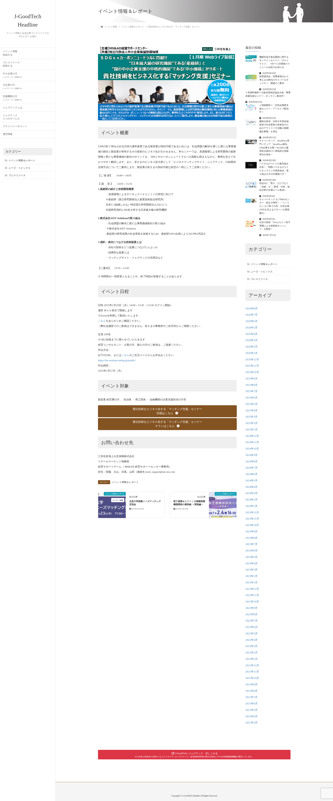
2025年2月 (251, 423)
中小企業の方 (12, 75)
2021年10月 (252, 678)
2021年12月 (252, 665)
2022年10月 (252, 601)
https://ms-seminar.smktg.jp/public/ (117, 360)
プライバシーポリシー (15, 126)
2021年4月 (251, 716)
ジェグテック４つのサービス (11, 117)
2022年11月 (252, 595)
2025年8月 (251, 385)
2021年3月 (251, 722)
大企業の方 (12, 86)
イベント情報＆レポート (21, 160)
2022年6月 (251, 627)
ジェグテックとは (12, 107)
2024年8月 (251, 461)
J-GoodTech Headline (27, 20)
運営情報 (7, 134)
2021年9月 (251, 684)
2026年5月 (251, 327)
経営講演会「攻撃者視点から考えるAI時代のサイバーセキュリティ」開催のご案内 (274, 79)
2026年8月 (251, 308)
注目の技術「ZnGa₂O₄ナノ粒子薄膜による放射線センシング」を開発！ (274, 225)
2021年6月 (251, 703)
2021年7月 (251, 697)
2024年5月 (251, 480)
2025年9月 (251, 378)
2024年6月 (251, 474)
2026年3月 (251, 340)
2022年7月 (251, 620)
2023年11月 (252, 518)
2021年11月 (252, 671)
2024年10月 (252, 448)
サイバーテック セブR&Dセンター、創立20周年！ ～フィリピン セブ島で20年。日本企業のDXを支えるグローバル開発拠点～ (274, 206)
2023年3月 (251, 569)
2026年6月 (251, 321)
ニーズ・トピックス (19, 168)
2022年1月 (251, 659)
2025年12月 (252, 359)
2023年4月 (251, 563)
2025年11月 (252, 365)
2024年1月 (251, 506)
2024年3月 (251, 493)
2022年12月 (252, 589)
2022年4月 (251, 640)
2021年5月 (251, 710)
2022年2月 (251, 652)
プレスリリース (16, 175)
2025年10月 (252, 372)
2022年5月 (251, 633)
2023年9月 (251, 531)
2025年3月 (251, 416)
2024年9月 (251, 455)
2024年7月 (251, 467)
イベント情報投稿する (10, 53)
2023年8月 (251, 538)
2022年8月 (251, 614)
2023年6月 (251, 550)
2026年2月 (251, 346)
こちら (102, 320)
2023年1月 (251, 582)
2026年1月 (251, 353)
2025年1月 (251, 429)
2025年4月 (251, 410)
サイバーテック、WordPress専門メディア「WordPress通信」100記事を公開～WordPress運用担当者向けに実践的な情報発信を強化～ (274, 147)
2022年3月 (251, 646)
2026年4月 (251, 334)
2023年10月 (252, 525)
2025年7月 (251, 391)
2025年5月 (251, 404)
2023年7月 (251, 544)
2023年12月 (252, 512)
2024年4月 (251, 487)
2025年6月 (251, 397)
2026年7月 (251, 314)
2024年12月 (252, 436)
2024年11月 (252, 442)
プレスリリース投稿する (11, 64)
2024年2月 (251, 499)
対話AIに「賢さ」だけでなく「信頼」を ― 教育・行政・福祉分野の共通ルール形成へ (274, 186)
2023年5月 (251, 557)
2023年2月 (251, 576)
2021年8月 (251, 690)
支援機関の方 (12, 98)
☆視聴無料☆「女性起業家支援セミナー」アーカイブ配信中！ (274, 108)
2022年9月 (251, 608)
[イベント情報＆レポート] (112, 504)
